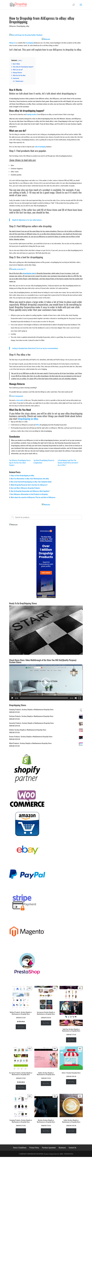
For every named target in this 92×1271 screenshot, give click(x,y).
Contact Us (72, 1147)
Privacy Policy (34, 1147)
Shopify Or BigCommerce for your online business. (27, 220)
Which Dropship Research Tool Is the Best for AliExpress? (29, 485)
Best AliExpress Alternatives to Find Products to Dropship (29, 494)
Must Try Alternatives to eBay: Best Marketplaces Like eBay (30, 478)
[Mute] (76, 698)
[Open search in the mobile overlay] (46, 517)
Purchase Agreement (49, 1147)
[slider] (44, 698)
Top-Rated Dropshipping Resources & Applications (44, 461)
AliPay (38, 424)
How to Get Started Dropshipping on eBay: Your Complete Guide (31, 481)
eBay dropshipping (40, 146)
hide (20, 60)
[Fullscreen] (79, 698)
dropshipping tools (29, 273)
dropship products (31, 114)
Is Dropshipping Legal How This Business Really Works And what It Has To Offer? (68, 462)
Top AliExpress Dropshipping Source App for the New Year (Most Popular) (20, 462)
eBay (27, 26)
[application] (46, 682)
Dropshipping (21, 26)
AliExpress (12, 26)
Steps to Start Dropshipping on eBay (22, 475)
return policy (20, 400)
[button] (46, 682)
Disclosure (62, 1147)
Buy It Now (21, 1027)
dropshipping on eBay (28, 418)
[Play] (12, 698)
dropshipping (29, 42)
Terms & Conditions (19, 1147)
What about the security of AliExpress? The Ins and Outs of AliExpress (33, 497)
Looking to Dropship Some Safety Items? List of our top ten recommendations (35, 348)
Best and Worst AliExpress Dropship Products (25, 488)
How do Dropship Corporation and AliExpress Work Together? (30, 491)
